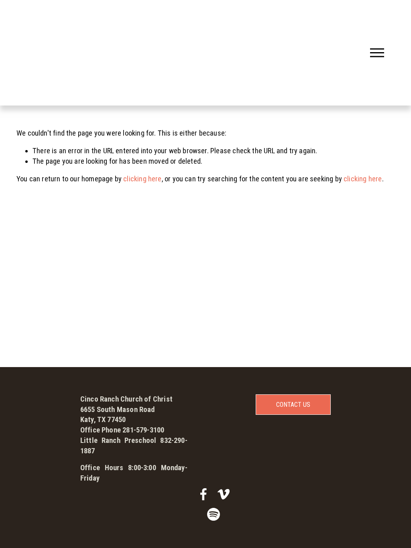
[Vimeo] (223, 494)
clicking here (142, 179)
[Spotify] (213, 514)
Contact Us (293, 404)
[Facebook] (203, 494)
